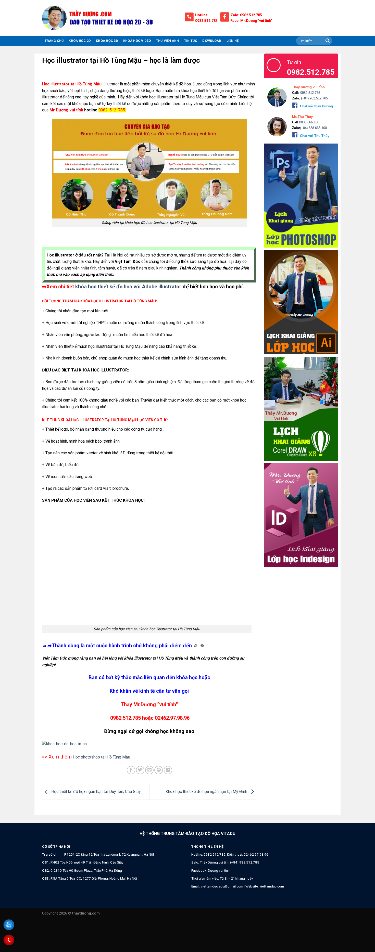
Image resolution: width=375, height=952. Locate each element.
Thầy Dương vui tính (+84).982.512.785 (229, 862)
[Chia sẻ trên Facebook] (131, 770)
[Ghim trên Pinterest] (158, 770)
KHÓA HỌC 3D (107, 41)
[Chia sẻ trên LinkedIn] (168, 770)
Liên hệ (233, 41)
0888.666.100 (309, 122)
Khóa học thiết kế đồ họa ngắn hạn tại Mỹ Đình (207, 791)
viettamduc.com (271, 886)
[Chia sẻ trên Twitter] (140, 770)
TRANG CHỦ (54, 41)
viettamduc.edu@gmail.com (222, 886)
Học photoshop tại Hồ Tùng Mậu (101, 757)
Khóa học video (137, 41)
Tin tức (190, 41)
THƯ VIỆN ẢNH (167, 41)
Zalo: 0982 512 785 (246, 15)
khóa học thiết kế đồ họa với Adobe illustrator (128, 287)
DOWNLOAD (211, 41)
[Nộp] (327, 40)
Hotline (201, 15)
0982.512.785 (206, 21)
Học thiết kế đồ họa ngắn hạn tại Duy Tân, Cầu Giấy (95, 791)
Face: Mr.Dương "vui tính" (251, 21)
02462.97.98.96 (256, 854)
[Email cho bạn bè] (149, 770)
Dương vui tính (219, 870)
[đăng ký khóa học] (149, 744)
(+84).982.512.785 (314, 98)
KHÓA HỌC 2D (80, 41)
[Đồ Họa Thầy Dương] (109, 18)
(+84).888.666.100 (313, 128)
